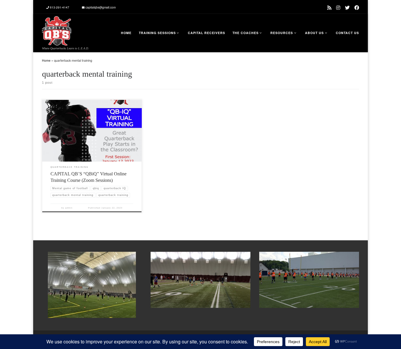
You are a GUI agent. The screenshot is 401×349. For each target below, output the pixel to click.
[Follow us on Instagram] (338, 7)
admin (69, 208)
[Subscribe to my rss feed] (329, 7)
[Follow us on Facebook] (356, 7)
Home (46, 60)
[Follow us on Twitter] (347, 7)
